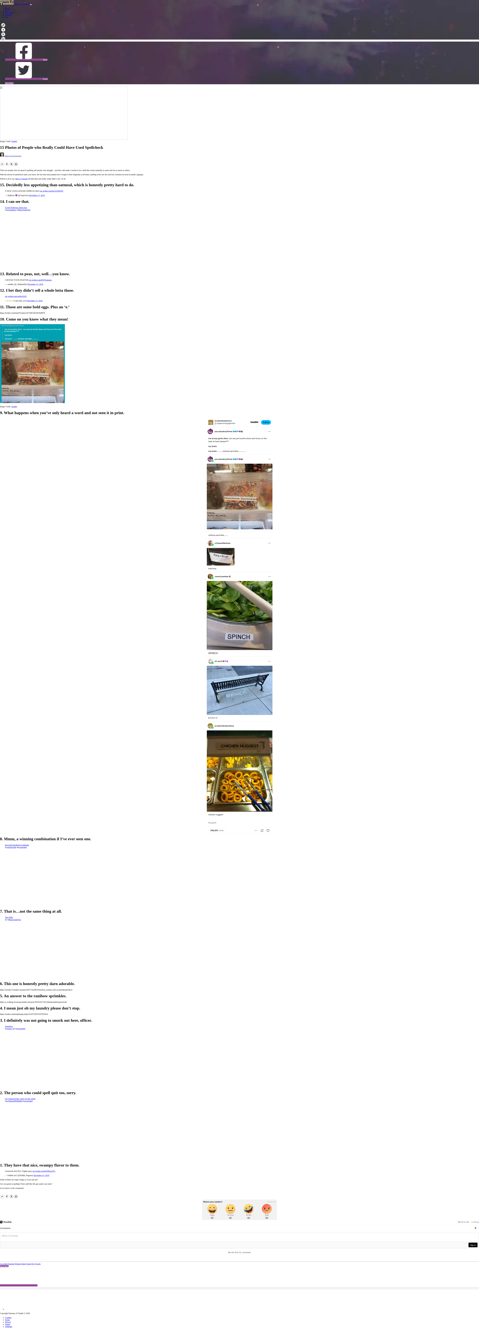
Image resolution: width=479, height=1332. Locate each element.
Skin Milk (9, 917)
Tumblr (14, 141)
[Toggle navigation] (31, 4)
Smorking (9, 1026)
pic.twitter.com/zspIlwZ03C (16, 296)
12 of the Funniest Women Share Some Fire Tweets (20, 1264)
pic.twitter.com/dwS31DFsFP (51, 191)
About (7, 1324)
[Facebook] (23, 38)
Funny (7, 8)
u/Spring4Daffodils (14, 1101)
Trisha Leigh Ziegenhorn (12, 156)
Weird (7, 10)
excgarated (22, 847)
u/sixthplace (11, 210)
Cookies (8, 1318)
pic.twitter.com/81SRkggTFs (44, 1171)
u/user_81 (11, 1029)
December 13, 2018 (37, 195)
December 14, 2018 (41, 1175)
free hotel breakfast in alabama (17, 845)
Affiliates (8, 1327)
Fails (7, 17)
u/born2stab (11, 847)
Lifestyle (8, 15)
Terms (7, 1320)
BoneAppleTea (24, 210)
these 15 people (21, 179)
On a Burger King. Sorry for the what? (20, 1099)
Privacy (8, 1322)
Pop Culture (9, 13)
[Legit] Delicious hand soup (16, 208)
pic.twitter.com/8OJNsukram (40, 280)
